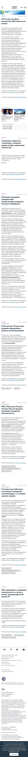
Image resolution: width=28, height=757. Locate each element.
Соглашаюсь (14, 754)
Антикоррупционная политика (8, 732)
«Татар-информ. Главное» (13, 92)
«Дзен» (18, 97)
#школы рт (17, 388)
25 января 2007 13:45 (22, 138)
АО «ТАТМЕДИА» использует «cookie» (9, 735)
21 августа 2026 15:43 (22, 194)
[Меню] (25, 7)
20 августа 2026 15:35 (22, 485)
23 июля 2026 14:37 (23, 587)
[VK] (4, 649)
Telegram (23, 97)
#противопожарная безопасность (11, 468)
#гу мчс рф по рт (6, 388)
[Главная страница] (15, 7)
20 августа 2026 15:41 (22, 402)
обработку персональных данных (17, 748)
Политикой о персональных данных (11, 750)
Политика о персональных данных (9, 729)
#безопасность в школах (8, 466)
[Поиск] (2, 7)
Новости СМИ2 (7, 126)
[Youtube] (23, 649)
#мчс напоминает (6, 635)
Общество (3, 137)
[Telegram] (10, 649)
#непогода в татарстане (8, 637)
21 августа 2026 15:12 (22, 322)
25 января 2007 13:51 (22, 16)
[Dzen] (17, 649)
